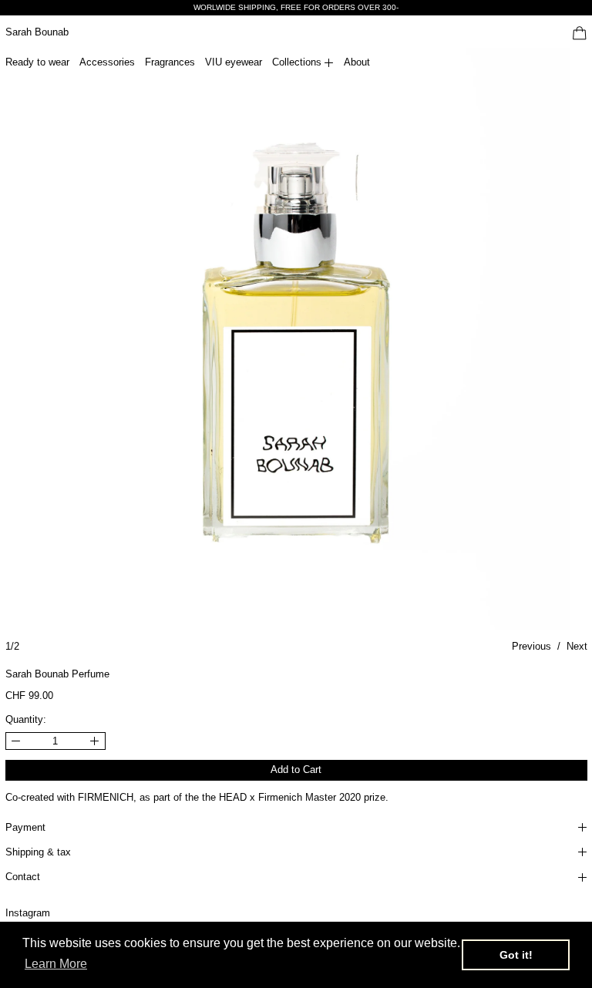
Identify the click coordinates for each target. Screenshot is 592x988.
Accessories (107, 62)
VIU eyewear (233, 62)
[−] (15, 741)
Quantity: (25, 719)
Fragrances (170, 62)
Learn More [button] (56, 963)
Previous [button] (531, 646)
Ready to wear (37, 62)
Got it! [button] (516, 955)
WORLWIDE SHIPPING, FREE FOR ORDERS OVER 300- (296, 7)
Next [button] (577, 646)
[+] (95, 741)
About (357, 62)
